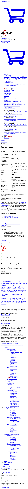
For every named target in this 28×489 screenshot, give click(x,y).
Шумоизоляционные (15, 418)
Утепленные (13, 420)
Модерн (12, 372)
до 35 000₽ (13, 410)
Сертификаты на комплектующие (14, 405)
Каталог (6, 347)
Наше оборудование (15, 398)
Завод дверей (13, 397)
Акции (5, 461)
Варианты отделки (9, 90)
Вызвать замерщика (6, 472)
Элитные (3, 283)
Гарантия (6, 96)
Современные (13, 376)
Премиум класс (10, 283)
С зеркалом (13, 422)
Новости (20, 298)
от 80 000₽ (13, 415)
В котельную (9, 290)
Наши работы (13, 299)
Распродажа (23, 283)
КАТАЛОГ (3, 286)
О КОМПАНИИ (5, 298)
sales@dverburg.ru (5, 41)
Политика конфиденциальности (9, 343)
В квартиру (10, 286)
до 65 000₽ (13, 414)
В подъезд (14, 287)
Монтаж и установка (11, 294)
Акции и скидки (5, 299)
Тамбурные (20, 287)
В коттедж (13, 288)
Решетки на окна (17, 290)
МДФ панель (7, 93)
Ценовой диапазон (12, 408)
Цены (23, 299)
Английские (13, 373)
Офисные (3, 287)
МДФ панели (19, 291)
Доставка (3, 295)
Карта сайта (24, 301)
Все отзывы (4, 240)
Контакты (12, 302)
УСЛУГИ (3, 294)
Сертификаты (7, 94)
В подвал (18, 288)
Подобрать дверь (5, 487)
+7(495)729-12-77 (5, 1)
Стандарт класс (23, 281)
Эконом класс (15, 281)
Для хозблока (13, 366)
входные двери (5, 205)
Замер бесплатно (5, 42)
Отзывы (19, 299)
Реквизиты (13, 396)
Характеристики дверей (13, 417)
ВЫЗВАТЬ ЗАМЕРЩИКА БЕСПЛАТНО (12, 345)
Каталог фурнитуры (10, 291)
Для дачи (8, 288)
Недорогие (17, 283)
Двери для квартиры (9, 407)
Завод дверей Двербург (14, 301)
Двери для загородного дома (11, 434)
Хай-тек (12, 374)
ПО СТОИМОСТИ (6, 281)
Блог (23, 298)
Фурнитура (7, 91)
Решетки (8, 89)
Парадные (8, 287)
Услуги (5, 97)
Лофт (11, 370)
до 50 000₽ (13, 412)
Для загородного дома (19, 286)
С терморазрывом (14, 421)
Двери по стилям (8, 82)
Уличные (3, 288)
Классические (13, 369)
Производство (13, 298)
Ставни (14, 89)
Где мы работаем (5, 302)
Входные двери (8, 75)
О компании (7, 100)
